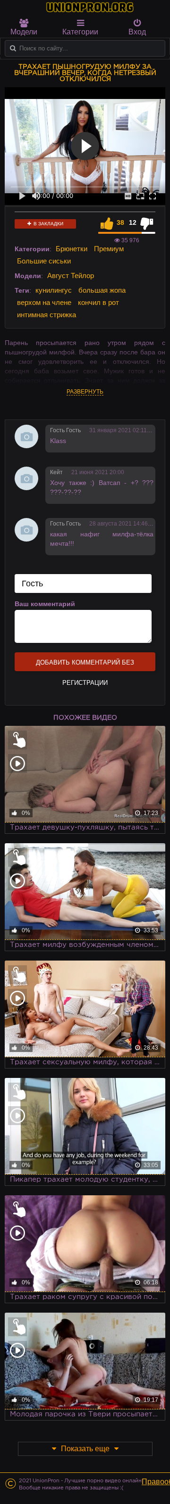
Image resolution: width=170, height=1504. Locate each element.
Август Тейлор (70, 275)
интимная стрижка (46, 315)
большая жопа (102, 290)
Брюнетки (71, 249)
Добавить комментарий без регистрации (85, 665)
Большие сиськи (44, 261)
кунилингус (53, 290)
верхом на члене (44, 302)
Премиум (109, 249)
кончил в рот (98, 302)
